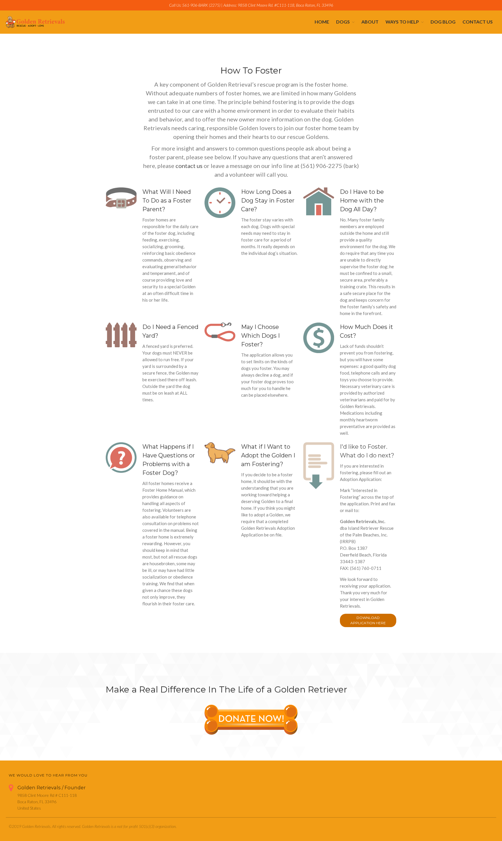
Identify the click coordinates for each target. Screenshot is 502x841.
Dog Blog (443, 21)
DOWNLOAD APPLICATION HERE (368, 620)
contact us (188, 165)
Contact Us (477, 21)
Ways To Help (402, 21)
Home (322, 21)
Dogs (343, 21)
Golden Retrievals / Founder (51, 787)
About (370, 21)
